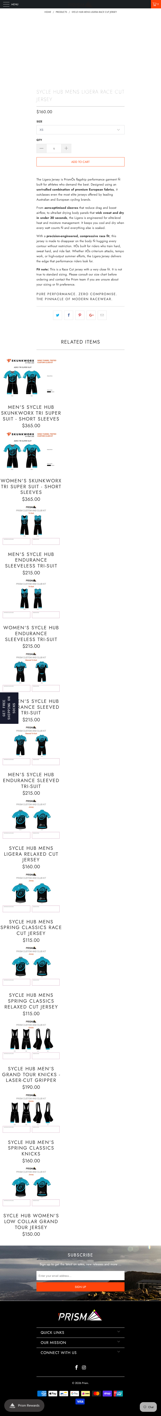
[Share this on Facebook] (68, 315)
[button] (9, 708)
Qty (39, 140)
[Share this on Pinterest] (79, 315)
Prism (85, 1383)
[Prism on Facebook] (76, 1368)
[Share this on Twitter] (57, 315)
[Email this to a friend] (102, 315)
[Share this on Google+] (91, 315)
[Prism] (80, 4)
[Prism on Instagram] (84, 1368)
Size (39, 121)
